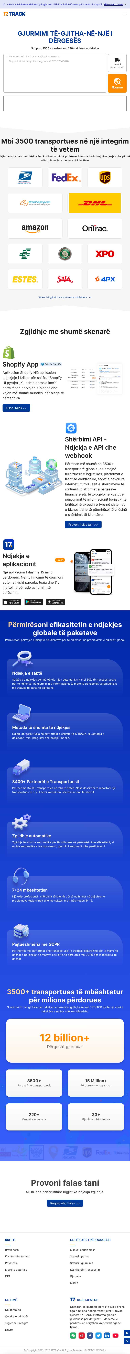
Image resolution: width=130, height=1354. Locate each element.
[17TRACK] (14, 14)
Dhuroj (9, 1329)
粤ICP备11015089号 (95, 1350)
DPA (7, 1276)
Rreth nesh (12, 1249)
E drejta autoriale (16, 1269)
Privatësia (11, 1263)
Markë (74, 1283)
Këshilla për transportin (85, 1269)
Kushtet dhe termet (17, 1256)
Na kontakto (13, 1309)
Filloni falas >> (16, 408)
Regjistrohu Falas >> (65, 1203)
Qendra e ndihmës (16, 1316)
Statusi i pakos (79, 1256)
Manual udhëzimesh (82, 1249)
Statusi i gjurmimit (81, 1263)
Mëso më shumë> (113, 4)
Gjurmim (75, 1276)
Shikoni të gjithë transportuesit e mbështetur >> (65, 297)
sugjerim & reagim (16, 1323)
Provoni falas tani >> (83, 524)
